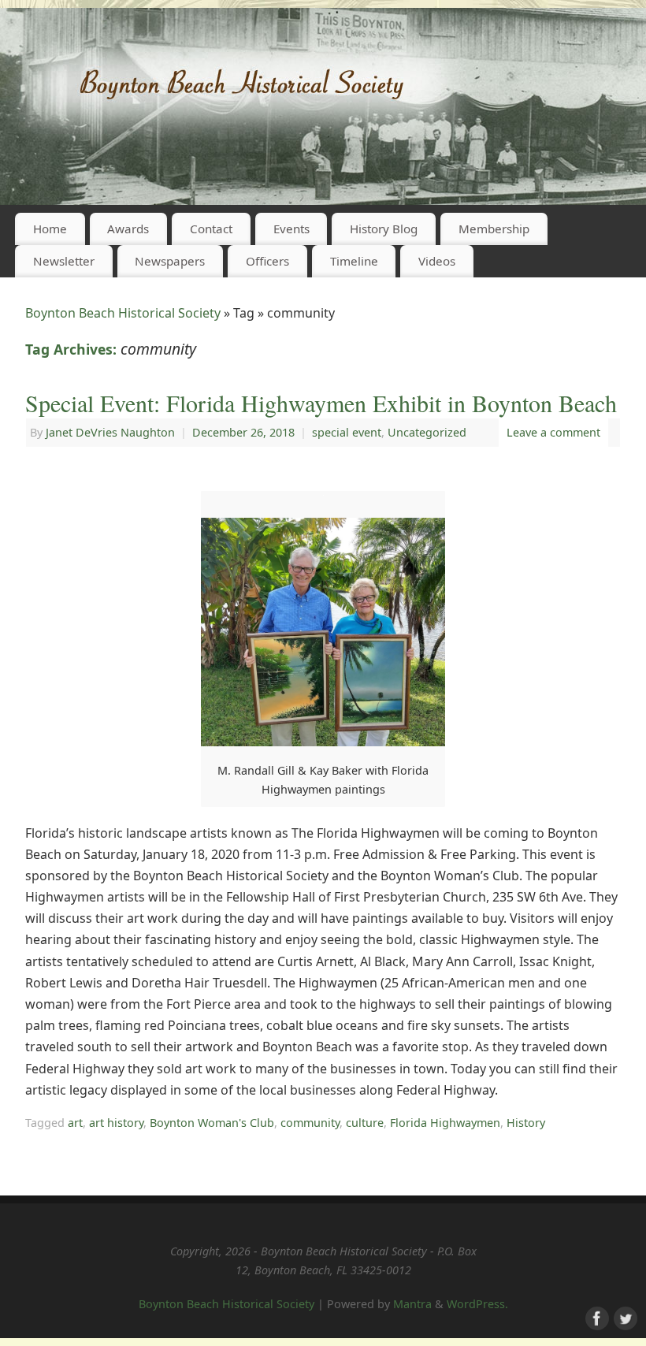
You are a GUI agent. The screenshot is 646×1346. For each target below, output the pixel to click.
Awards (128, 228)
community (310, 1122)
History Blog (384, 228)
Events (291, 228)
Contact (211, 228)
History (526, 1122)
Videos (436, 261)
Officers (267, 261)
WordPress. (477, 1303)
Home (50, 228)
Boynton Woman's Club (212, 1122)
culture (365, 1122)
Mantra (412, 1303)
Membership (494, 228)
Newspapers (170, 261)
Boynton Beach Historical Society (123, 313)
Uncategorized (427, 432)
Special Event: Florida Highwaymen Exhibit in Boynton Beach (321, 402)
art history (116, 1122)
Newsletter (64, 261)
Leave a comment (553, 432)
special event (346, 432)
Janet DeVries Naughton (110, 432)
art (75, 1122)
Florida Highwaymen (445, 1122)
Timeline (354, 261)
